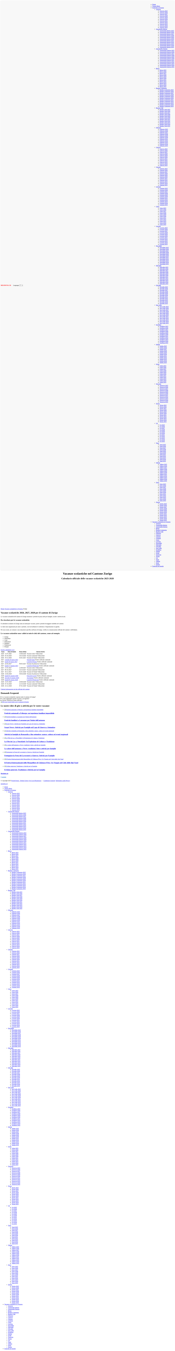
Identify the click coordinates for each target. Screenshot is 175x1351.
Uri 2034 (162, 440)
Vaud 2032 (163, 456)
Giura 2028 (163, 213)
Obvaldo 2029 (164, 293)
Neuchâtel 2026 (164, 249)
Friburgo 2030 (164, 137)
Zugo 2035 (163, 500)
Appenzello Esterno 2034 (167, 65)
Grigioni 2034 (164, 203)
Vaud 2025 (163, 444)
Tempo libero (156, 6)
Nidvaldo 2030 (164, 275)
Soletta (158, 344)
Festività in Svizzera (158, 7)
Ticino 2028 (163, 410)
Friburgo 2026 (164, 131)
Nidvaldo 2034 (164, 282)
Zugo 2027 (163, 487)
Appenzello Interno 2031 (167, 40)
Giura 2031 (163, 218)
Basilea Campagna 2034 (167, 104)
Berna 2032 (163, 81)
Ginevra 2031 (164, 159)
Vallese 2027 (163, 467)
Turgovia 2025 (164, 385)
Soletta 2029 (163, 352)
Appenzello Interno (161, 29)
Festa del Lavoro (31, 676)
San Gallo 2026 (164, 308)
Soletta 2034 (163, 361)
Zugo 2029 (163, 490)
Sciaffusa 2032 (164, 338)
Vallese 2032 (163, 476)
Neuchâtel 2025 (164, 247)
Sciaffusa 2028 (164, 331)
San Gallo (159, 305)
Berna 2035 (163, 86)
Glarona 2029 (164, 175)
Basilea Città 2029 (165, 116)
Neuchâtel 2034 (164, 262)
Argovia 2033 (164, 24)
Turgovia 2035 (164, 402)
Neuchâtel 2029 (164, 254)
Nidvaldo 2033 (164, 280)
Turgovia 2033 (164, 398)
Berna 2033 (163, 83)
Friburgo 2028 (164, 134)
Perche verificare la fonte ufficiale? (12, 700)
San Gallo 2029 (164, 313)
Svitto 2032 (163, 377)
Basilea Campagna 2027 (167, 93)
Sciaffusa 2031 (164, 336)
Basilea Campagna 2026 (167, 91)
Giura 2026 (163, 210)
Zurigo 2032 (163, 515)
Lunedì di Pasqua (32, 662)
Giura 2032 (163, 219)
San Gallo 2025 (164, 306)
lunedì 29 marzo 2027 (11, 662)
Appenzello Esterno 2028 (167, 55)
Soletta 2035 (163, 362)
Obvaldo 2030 (164, 295)
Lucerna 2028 (164, 233)
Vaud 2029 (163, 451)
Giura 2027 (163, 211)
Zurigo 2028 (163, 508)
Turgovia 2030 (164, 394)
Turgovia (158, 384)
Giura (157, 206)
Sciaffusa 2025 (164, 326)
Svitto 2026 (163, 367)
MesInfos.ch (4, 773)
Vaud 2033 (163, 458)
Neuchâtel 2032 (164, 259)
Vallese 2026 (163, 466)
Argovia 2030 (164, 19)
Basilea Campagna (161, 88)
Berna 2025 (163, 70)
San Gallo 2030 (164, 315)
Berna (157, 68)
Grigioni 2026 (164, 190)
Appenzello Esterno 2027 (167, 53)
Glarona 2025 (164, 168)
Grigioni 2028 (164, 193)
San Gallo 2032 (164, 318)
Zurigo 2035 (163, 520)
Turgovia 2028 (164, 390)
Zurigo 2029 (163, 510)
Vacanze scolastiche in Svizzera (161, 522)
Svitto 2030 (163, 374)
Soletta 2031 (163, 356)
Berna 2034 (163, 85)
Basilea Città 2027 (165, 113)
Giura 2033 (163, 221)
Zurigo (158, 502)
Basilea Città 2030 (165, 118)
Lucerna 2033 (164, 241)
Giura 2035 (163, 224)
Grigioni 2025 (164, 188)
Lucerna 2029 (164, 234)
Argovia (158, 9)
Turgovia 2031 (164, 395)
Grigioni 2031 (164, 198)
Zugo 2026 (163, 486)
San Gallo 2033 (164, 320)
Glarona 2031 (164, 178)
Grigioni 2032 (164, 200)
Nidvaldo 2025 (164, 267)
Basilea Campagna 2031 (167, 99)
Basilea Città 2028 (165, 114)
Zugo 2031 (163, 494)
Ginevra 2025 (164, 149)
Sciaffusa (158, 325)
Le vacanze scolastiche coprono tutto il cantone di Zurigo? (19, 697)
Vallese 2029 (163, 471)
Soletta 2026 (163, 348)
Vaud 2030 (163, 453)
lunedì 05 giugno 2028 (11, 680)
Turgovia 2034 (164, 400)
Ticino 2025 (163, 405)
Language (16, 285)
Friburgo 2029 (164, 136)
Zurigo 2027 (163, 507)
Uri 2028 (162, 430)
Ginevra (158, 147)
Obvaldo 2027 (164, 290)
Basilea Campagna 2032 (167, 101)
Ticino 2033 (163, 418)
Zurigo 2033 (163, 517)
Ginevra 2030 (164, 157)
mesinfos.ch (6, 285)
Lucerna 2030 (164, 236)
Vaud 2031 (163, 454)
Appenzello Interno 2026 (167, 32)
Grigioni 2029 (164, 195)
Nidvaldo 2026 (164, 269)
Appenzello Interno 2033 (167, 44)
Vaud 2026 (163, 446)
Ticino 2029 (163, 412)
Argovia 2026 (164, 12)
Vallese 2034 (163, 479)
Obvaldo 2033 (164, 300)
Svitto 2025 (163, 366)
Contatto (3, 777)
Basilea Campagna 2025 (167, 90)
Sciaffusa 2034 (164, 341)
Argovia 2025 (164, 11)
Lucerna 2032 (164, 239)
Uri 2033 (162, 438)
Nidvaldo (158, 265)
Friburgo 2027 (164, 132)
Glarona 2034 (164, 183)
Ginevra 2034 (164, 164)
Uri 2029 (162, 431)
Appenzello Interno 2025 (167, 30)
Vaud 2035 (163, 461)
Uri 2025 (162, 425)
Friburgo (158, 127)
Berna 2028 (163, 75)
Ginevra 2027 (164, 152)
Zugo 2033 (163, 497)
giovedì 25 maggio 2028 (12, 678)
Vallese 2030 (163, 472)
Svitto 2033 (163, 379)
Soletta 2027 (163, 349)
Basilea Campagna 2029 (167, 96)
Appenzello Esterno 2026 (167, 52)
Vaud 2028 (163, 449)
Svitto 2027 (163, 369)
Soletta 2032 (163, 357)
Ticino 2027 (163, 408)
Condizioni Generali (49, 780)
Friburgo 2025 (164, 129)
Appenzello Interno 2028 (167, 35)
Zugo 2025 (163, 484)
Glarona (158, 167)
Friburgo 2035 (164, 145)
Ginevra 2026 (164, 150)
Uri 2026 (162, 426)
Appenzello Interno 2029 (167, 37)
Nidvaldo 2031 (164, 277)
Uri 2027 (162, 428)
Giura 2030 (163, 216)
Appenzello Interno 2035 (167, 47)
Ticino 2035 (163, 421)
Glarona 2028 (164, 173)
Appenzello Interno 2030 (167, 39)
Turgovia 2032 (164, 397)
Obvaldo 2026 (164, 288)
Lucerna (158, 226)
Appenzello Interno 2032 (167, 42)
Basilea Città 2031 (165, 119)
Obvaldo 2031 (164, 297)
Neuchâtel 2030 (164, 256)
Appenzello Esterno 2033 (167, 63)
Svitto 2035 (163, 382)
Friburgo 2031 (164, 139)
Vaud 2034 (163, 459)
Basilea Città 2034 (165, 124)
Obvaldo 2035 (164, 303)
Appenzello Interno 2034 (167, 45)
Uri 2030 (162, 433)
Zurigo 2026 (163, 505)
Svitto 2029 (163, 372)
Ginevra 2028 (164, 154)
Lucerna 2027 (164, 231)
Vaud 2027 (163, 448)
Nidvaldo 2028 (164, 272)
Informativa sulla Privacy (63, 780)
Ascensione (30, 678)
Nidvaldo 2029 (164, 274)
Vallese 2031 (163, 474)
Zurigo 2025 (163, 504)
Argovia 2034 (164, 26)
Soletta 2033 (163, 359)
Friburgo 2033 (164, 142)
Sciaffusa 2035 (164, 343)
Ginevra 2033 (164, 162)
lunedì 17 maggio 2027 (11, 666)
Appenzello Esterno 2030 (167, 58)
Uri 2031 (162, 435)
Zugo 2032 (163, 495)
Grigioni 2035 (164, 205)
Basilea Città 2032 (165, 121)
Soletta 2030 (163, 354)
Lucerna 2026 (164, 229)
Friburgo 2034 (164, 144)
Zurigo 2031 (163, 513)
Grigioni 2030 (164, 196)
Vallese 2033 (163, 477)
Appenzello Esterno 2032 (167, 62)
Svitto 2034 (163, 380)
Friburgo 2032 (164, 141)
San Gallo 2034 (164, 321)
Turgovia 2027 (164, 389)
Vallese (158, 463)
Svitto (157, 364)
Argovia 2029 (164, 17)
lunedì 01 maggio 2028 (11, 676)
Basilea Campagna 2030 (167, 98)
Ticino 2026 (163, 407)
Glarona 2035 (164, 185)
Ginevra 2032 (164, 160)
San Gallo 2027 (164, 310)
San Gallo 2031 (164, 316)
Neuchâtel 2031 (164, 257)
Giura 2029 (163, 214)
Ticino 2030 (163, 413)
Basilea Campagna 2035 (167, 106)
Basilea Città (159, 108)
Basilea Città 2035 (165, 126)
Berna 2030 (163, 78)
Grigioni (158, 187)
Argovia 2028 (164, 16)
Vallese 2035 (163, 481)
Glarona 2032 (164, 180)
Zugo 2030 (163, 492)
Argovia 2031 (164, 21)
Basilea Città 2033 (165, 122)
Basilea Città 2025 (165, 109)
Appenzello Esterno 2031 (167, 60)
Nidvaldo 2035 (164, 283)
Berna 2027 (163, 73)
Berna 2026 (163, 72)
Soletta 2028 (163, 351)
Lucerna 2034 (164, 242)
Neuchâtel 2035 (164, 264)
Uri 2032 (162, 436)
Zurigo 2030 (163, 512)
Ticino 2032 (163, 417)
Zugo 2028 (163, 489)
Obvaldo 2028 (164, 292)
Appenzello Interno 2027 (167, 34)
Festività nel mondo (158, 566)
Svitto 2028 (163, 371)
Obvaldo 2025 (164, 287)
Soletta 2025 (163, 346)
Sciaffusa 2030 (164, 334)
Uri (157, 423)
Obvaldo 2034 (164, 302)
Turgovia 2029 (164, 392)
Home (154, 4)
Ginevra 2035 (164, 165)
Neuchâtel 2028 (164, 252)
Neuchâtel (159, 246)
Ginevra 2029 (164, 155)
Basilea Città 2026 (165, 111)
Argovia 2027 (164, 14)
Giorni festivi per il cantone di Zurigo (18, 702)
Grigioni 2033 (164, 201)
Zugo (157, 482)
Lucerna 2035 (164, 244)
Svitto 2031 (163, 375)
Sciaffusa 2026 (164, 328)
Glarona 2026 (164, 170)
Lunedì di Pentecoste (33, 666)
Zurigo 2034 (163, 518)
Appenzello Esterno (161, 49)
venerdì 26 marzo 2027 (11, 660)
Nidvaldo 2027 (164, 270)
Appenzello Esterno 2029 (167, 57)
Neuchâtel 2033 (164, 260)
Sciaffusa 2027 (164, 329)
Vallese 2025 (163, 464)
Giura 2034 (163, 223)
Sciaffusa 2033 (164, 339)
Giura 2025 (163, 208)
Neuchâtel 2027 (164, 251)
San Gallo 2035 (164, 323)
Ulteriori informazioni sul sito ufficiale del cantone (15, 689)
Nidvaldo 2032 (164, 279)
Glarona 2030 (164, 177)
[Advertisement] (87, 594)
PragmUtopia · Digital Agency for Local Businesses (26, 780)
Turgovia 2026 (164, 387)
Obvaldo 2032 (164, 298)
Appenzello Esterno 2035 (167, 67)
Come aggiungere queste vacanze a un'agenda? (15, 698)
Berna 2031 (163, 80)
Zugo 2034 (163, 499)
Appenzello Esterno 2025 (167, 50)
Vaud (157, 443)
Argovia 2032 (164, 22)
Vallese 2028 (163, 469)
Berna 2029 (163, 76)
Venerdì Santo (31, 660)
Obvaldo (158, 285)
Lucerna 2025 (164, 228)
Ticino (158, 403)
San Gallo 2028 (164, 311)
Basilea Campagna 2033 (167, 103)
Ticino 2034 (163, 420)
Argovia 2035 (164, 27)
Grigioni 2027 (164, 191)
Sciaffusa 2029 (164, 333)
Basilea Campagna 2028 (167, 95)
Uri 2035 (162, 441)
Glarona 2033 (164, 182)
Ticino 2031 (163, 415)
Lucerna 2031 (164, 237)
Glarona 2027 (164, 172)
